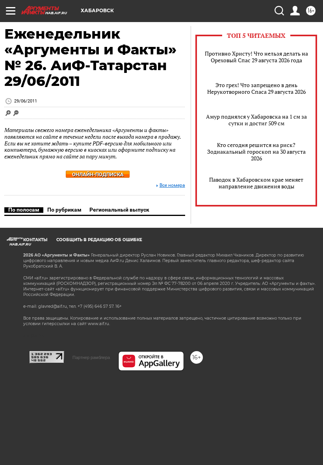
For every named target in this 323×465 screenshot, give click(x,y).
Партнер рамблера (91, 357)
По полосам (23, 209)
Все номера (172, 185)
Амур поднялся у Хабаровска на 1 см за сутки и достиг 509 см (256, 119)
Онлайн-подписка (98, 174)
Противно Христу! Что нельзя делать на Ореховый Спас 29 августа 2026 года (256, 56)
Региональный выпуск (119, 209)
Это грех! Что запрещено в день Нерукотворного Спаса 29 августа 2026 (256, 88)
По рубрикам (64, 209)
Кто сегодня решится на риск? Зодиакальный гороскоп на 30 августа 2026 (256, 151)
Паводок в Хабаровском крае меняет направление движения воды (256, 183)
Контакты (35, 239)
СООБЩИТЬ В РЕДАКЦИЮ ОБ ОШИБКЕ (99, 239)
